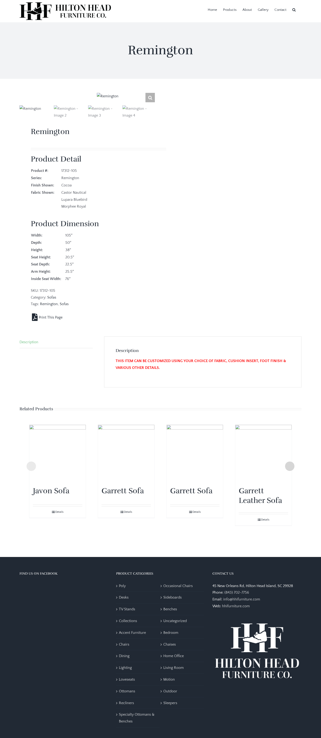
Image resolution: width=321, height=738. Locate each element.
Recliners (126, 703)
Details (59, 511)
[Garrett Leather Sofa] (263, 453)
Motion (169, 679)
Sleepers (170, 703)
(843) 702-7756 (236, 592)
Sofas (51, 297)
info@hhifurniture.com (241, 599)
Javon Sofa (51, 490)
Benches (170, 609)
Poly (122, 586)
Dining (124, 656)
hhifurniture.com (236, 606)
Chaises (169, 644)
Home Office (173, 656)
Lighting (125, 668)
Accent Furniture (132, 633)
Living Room (173, 668)
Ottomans (127, 691)
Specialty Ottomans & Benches (136, 717)
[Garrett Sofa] (126, 453)
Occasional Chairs (178, 586)
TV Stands (127, 609)
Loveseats (127, 679)
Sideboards (172, 597)
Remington (49, 304)
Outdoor (170, 691)
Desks (124, 597)
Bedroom (170, 633)
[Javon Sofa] (57, 453)
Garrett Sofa (123, 490)
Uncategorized (175, 621)
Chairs (124, 644)
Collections (128, 621)
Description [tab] (29, 342)
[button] (294, 9)
